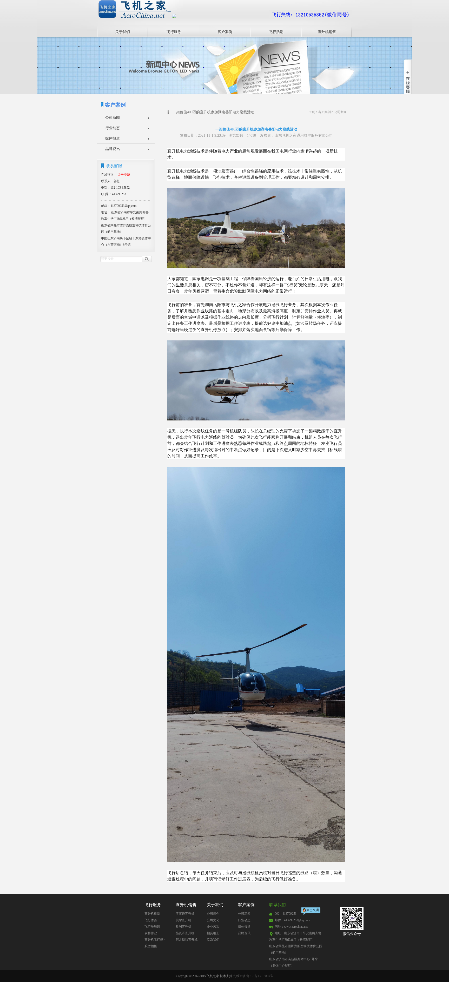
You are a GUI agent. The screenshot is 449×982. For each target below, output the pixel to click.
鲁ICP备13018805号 (259, 976)
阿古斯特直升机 (186, 939)
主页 (312, 112)
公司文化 (213, 920)
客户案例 (225, 32)
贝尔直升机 (183, 920)
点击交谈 (311, 911)
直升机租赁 (152, 913)
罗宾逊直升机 (185, 913)
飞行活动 (276, 32)
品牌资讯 (112, 149)
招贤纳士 (213, 933)
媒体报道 (112, 138)
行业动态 (112, 128)
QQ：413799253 (285, 913)
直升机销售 (327, 32)
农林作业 (150, 933)
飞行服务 (174, 32)
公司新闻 (112, 118)
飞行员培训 (152, 926)
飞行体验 (150, 920)
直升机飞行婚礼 (155, 939)
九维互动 (239, 976)
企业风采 (213, 926)
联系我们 (213, 939)
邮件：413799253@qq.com (292, 920)
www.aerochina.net (296, 926)
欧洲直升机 (183, 926)
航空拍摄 (150, 946)
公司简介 (213, 913)
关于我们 (122, 32)
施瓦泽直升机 (185, 933)
